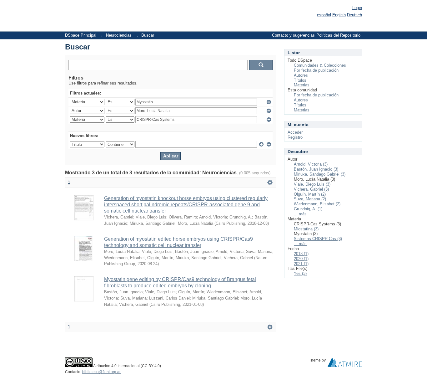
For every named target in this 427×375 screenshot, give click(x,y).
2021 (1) (301, 263)
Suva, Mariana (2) (310, 199)
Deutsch (354, 15)
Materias (301, 85)
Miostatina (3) (306, 229)
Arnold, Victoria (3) (311, 164)
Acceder (295, 132)
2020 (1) (301, 258)
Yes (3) (300, 273)
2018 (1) (301, 253)
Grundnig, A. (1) (308, 209)
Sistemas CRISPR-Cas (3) (318, 238)
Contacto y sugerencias (293, 35)
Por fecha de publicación (316, 70)
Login (357, 7)
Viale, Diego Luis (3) (312, 184)
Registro (295, 137)
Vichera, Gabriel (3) (311, 189)
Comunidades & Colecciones (320, 65)
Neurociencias (119, 35)
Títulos (300, 80)
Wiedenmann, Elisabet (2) (317, 204)
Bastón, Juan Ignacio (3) (316, 169)
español (324, 15)
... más (300, 214)
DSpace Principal (80, 35)
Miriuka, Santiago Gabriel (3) (319, 174)
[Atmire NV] (345, 364)
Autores (301, 75)
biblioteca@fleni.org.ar (101, 372)
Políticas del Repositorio (338, 35)
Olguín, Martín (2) (310, 194)
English (339, 15)
